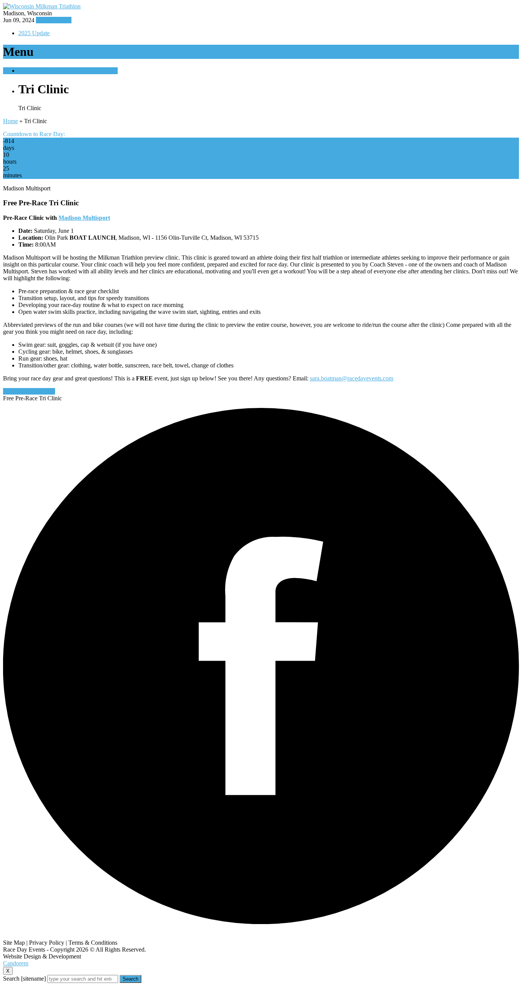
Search (130, 979)
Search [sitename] (24, 978)
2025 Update (34, 33)
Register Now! (53, 20)
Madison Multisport (84, 217)
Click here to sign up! (29, 391)
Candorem (15, 963)
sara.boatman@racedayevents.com (351, 378)
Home (10, 121)
